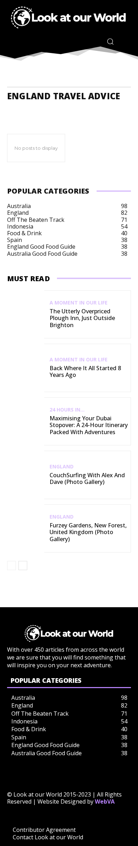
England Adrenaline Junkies (97, 110)
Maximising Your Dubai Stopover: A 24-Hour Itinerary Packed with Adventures (89, 425)
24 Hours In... (67, 409)
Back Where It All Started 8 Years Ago (85, 371)
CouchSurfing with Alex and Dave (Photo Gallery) (87, 478)
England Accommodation (36, 110)
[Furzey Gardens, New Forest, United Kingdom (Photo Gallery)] (25, 528)
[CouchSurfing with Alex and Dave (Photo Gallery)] (25, 475)
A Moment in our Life (79, 302)
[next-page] (22, 565)
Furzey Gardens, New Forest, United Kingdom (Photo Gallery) (88, 532)
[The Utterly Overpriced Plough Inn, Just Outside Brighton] (25, 314)
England (62, 466)
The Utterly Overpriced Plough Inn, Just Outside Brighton (82, 318)
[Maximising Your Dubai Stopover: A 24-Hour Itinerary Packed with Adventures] (25, 421)
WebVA (105, 801)
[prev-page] (11, 565)
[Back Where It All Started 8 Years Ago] (25, 368)
